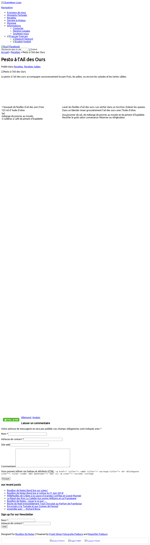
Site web (5, 444)
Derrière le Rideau (16, 20)
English (27, 41)
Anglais (36, 417)
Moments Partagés (17, 15)
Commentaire (8, 466)
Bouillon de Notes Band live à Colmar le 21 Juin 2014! (35, 493)
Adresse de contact (11, 439)
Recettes (11, 17)
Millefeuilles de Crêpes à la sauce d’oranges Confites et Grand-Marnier (44, 495)
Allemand (26, 417)
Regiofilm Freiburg (98, 534)
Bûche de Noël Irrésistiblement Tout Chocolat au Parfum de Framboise (44, 503)
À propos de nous (16, 12)
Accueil (5, 52)
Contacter (18, 28)
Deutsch (28, 39)
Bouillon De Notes (24, 534)
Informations (14, 25)
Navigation (7, 7)
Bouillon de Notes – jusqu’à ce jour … (27, 501)
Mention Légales (21, 31)
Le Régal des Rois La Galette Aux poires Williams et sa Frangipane (41, 498)
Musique (11, 23)
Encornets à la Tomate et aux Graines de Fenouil (32, 506)
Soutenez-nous (21, 33)
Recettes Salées (32, 66)
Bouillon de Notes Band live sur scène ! (27, 490)
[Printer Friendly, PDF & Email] (11, 421)
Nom (3, 433)
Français (23, 36)
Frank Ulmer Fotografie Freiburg (66, 534)
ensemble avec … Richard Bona (23, 509)
